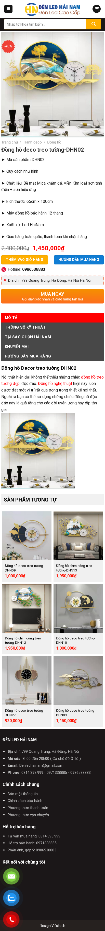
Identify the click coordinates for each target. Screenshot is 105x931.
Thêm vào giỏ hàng (24, 260)
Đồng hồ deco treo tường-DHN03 (75, 712)
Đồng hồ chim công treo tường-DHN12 (23, 640)
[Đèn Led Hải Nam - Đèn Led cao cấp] (52, 9)
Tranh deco (32, 142)
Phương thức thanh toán (28, 808)
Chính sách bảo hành (25, 801)
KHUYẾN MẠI (17, 346)
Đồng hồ (54, 142)
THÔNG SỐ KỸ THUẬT (25, 327)
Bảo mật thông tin (23, 794)
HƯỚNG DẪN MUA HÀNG (28, 356)
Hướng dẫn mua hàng (79, 260)
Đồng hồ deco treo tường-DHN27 (24, 712)
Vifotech (58, 926)
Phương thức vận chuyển (28, 815)
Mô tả (11, 317)
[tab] (52, 318)
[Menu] (8, 9)
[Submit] (93, 24)
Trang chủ (9, 142)
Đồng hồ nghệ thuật (55, 383)
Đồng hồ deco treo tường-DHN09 (24, 568)
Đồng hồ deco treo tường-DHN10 (75, 640)
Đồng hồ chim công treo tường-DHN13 (74, 568)
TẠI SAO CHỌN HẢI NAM (28, 337)
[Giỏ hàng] (97, 9)
